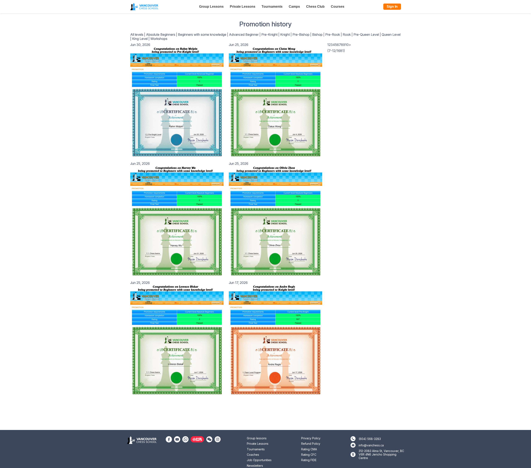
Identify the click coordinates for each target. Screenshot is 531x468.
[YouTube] (177, 439)
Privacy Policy (310, 438)
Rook (347, 34)
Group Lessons (211, 6)
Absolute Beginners (160, 34)
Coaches (253, 454)
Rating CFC (308, 454)
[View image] (177, 101)
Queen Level (391, 34)
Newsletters (255, 465)
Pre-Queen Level (366, 34)
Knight (285, 34)
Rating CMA (309, 449)
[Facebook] (169, 439)
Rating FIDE (309, 460)
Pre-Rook (332, 34)
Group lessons (257, 438)
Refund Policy (310, 443)
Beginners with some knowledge (202, 34)
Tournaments (272, 6)
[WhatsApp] (185, 439)
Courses (337, 6)
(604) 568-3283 (370, 439)
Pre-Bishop (300, 34)
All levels (136, 34)
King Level (140, 39)
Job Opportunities (259, 460)
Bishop (317, 34)
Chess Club (315, 6)
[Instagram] (217, 439)
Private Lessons (242, 6)
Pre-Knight (269, 34)
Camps (294, 6)
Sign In (392, 6)
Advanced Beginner (244, 34)
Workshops (158, 39)
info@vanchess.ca (371, 445)
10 (347, 45)
